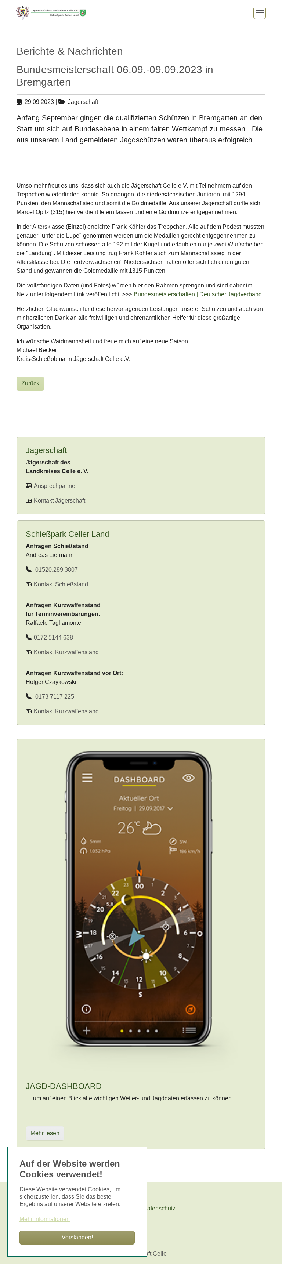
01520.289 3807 (55, 569)
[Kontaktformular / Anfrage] (33, 584)
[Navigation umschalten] (259, 13)
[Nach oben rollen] (266, 1248)
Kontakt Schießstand (61, 584)
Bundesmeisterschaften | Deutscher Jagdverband (198, 294)
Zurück (30, 383)
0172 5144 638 (52, 637)
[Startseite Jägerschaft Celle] (51, 13)
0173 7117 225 (53, 696)
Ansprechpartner (54, 486)
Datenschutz (159, 1208)
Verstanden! (77, 1237)
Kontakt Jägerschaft (58, 500)
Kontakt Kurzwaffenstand (65, 652)
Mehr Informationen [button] (44, 1219)
